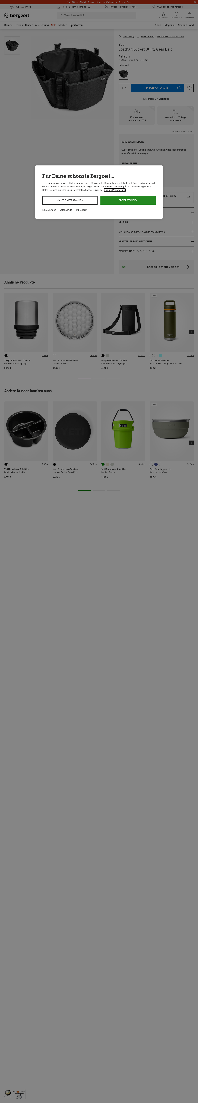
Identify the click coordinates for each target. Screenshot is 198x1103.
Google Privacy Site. (114, 190)
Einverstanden (128, 200)
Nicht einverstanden (70, 200)
